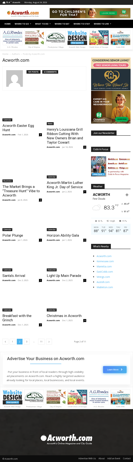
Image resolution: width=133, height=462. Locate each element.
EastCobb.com (105, 271)
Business (7, 181)
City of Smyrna (34, 47)
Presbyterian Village (56, 47)
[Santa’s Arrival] (22, 260)
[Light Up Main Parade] (66, 260)
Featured (52, 270)
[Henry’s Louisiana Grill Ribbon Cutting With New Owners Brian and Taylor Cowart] (66, 112)
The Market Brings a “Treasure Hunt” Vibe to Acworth (21, 191)
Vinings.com (103, 276)
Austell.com (103, 282)
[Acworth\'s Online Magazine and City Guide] (26, 13)
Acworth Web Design (77, 47)
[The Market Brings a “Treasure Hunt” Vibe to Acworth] (22, 169)
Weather (98, 186)
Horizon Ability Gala (63, 235)
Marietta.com (104, 266)
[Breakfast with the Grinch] (22, 300)
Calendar (7, 120)
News (50, 123)
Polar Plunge (12, 235)
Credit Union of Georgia (98, 47)
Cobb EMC (120, 47)
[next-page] (49, 341)
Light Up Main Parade (64, 276)
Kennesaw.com (105, 261)
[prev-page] (5, 341)
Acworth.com (8, 134)
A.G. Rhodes (12, 47)
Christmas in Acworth (64, 316)
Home (5, 54)
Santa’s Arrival (13, 276)
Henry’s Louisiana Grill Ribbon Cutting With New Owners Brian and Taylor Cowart (65, 135)
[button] (126, 24)
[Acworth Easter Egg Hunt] (22, 110)
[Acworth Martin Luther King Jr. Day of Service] (66, 167)
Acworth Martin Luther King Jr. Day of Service (65, 185)
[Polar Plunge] (22, 220)
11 (41, 341)
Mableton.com (105, 287)
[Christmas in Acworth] (66, 300)
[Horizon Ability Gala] (66, 220)
